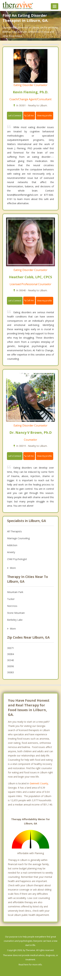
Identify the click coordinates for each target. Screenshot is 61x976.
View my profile (44, 115)
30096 (10, 666)
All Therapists (14, 531)
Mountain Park (15, 592)
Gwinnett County (39, 783)
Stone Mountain (16, 612)
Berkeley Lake (15, 619)
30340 (10, 660)
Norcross (12, 606)
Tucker (11, 599)
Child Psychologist (17, 559)
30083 (10, 672)
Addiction (12, 545)
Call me (30, 115)
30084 (10, 654)
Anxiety (11, 552)
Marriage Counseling (18, 538)
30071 (10, 648)
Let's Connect (14, 115)
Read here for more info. (30, 964)
